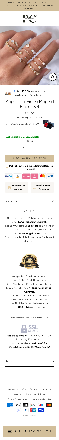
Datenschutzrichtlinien (41, 389)
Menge (29, 140)
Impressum (12, 389)
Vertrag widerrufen (41, 399)
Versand (38, 117)
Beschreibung (12, 200)
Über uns (9, 361)
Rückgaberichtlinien (35, 394)
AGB (23, 389)
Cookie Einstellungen (18, 399)
